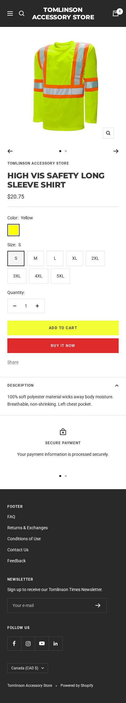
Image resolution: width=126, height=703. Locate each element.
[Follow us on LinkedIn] (55, 643)
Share (12, 362)
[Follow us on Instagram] (28, 643)
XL (74, 258)
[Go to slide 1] (60, 151)
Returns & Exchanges (27, 527)
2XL (95, 258)
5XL (60, 275)
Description (20, 385)
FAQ (11, 516)
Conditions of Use (24, 538)
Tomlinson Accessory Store (38, 163)
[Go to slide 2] (66, 151)
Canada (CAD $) (24, 668)
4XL (39, 275)
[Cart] (116, 13)
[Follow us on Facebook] (14, 643)
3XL (17, 275)
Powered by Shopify (77, 685)
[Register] (98, 605)
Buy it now (63, 346)
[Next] (116, 151)
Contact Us (17, 549)
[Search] (21, 13)
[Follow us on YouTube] (42, 643)
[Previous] (10, 151)
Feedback (16, 560)
